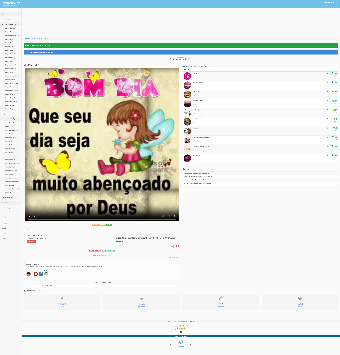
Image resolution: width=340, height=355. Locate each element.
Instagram (4, 223)
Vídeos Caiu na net (10, 159)
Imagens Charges (10, 72)
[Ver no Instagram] (183, 59)
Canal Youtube (6, 218)
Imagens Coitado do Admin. (12, 76)
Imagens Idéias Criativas (12, 90)
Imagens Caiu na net (10, 68)
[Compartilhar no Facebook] (174, 59)
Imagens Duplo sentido (11, 83)
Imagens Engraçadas (11, 43)
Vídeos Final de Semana (11, 170)
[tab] (27, 229)
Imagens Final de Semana (12, 87)
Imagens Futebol (10, 28)
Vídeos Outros (9, 141)
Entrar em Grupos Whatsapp (9, 208)
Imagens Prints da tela (11, 102)
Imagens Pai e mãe (10, 98)
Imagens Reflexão (10, 105)
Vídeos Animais (9, 152)
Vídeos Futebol (9, 123)
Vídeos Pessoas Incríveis (12, 181)
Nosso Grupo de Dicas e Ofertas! (102, 255)
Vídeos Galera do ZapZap (12, 174)
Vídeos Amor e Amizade (11, 130)
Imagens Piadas (9, 50)
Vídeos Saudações (10, 148)
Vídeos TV (8, 126)
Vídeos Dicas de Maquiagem (13, 163)
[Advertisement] (181, 22)
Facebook (4, 228)
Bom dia (46, 39)
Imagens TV (8, 32)
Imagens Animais (9, 61)
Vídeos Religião (9, 185)
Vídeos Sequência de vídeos (13, 189)
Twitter (4, 238)
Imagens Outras (9, 46)
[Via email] (189, 59)
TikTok (3, 213)
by (181, 347)
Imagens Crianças (10, 79)
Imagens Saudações (10, 54)
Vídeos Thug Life (10, 193)
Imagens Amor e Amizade (12, 35)
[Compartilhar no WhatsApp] (180, 59)
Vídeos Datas (9, 134)
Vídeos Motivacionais (11, 178)
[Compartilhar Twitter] (177, 59)
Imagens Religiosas (10, 109)
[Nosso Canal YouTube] (186, 59)
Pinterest (4, 233)
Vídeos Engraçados (10, 137)
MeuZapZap (174, 345)
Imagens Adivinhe (10, 57)
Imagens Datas (9, 39)
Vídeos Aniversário (10, 156)
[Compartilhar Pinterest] (170, 59)
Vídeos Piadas (9, 145)
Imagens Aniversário (10, 65)
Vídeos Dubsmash (10, 167)
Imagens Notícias (10, 94)
